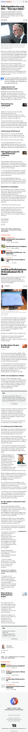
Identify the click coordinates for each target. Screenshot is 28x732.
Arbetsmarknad (4, 231)
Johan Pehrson (4, 230)
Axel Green (7, 285)
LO (9, 230)
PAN (19, 656)
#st (6, 656)
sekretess (22, 656)
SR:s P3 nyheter (7, 455)
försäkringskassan (13, 656)
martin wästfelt (13, 230)
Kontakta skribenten (4, 220)
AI (7, 656)
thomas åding (4, 658)
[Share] (26, 20)
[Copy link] (24, 20)
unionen (20, 230)
